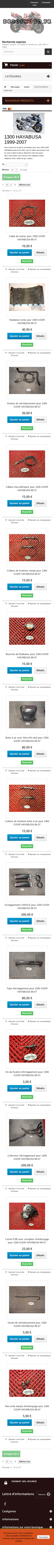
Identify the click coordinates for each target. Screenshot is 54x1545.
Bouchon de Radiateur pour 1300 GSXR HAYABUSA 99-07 (27, 656)
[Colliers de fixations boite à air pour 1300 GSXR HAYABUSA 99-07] (27, 798)
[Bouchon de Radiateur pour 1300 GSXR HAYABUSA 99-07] (27, 631)
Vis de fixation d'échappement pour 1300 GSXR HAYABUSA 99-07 (27, 1074)
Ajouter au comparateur (40, 269)
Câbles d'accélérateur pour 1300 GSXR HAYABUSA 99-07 (27, 489)
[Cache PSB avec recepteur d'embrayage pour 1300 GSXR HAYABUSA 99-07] (27, 1216)
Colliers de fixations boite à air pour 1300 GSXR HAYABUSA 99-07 (27, 823)
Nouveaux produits (19, 100)
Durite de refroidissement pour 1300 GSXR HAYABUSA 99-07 (27, 1324)
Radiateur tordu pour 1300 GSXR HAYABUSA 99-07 (27, 322)
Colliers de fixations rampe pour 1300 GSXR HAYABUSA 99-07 (27, 572)
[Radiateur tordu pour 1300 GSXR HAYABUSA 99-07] (27, 297)
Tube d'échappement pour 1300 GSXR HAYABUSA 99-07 (27, 990)
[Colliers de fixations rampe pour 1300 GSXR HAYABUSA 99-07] (27, 548)
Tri (3, 164)
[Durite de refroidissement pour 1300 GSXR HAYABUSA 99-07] (27, 1300)
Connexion (46, 2)
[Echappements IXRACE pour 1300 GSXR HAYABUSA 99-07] (27, 882)
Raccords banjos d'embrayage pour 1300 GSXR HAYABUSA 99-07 (27, 1408)
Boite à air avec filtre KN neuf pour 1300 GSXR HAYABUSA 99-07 (27, 739)
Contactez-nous (34, 4)
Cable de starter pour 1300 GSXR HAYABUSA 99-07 (27, 238)
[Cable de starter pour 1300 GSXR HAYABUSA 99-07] (27, 213)
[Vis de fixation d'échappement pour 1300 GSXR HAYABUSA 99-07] (27, 1049)
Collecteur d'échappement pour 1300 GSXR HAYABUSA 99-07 (27, 1157)
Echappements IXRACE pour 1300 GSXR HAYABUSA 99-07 (27, 907)
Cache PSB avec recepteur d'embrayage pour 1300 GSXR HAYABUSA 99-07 (27, 1241)
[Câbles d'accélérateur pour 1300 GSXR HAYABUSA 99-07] (27, 464)
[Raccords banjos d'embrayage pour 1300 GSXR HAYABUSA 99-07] (27, 1383)
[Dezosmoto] (27, 21)
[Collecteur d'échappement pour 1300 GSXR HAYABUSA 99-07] (27, 1133)
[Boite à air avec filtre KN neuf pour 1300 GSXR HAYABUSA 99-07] (27, 715)
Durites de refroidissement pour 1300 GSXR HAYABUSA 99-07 (27, 405)
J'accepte (43, 1537)
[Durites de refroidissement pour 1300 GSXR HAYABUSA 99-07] (27, 380)
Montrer (5, 170)
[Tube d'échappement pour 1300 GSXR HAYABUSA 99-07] (27, 965)
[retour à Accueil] (5, 87)
